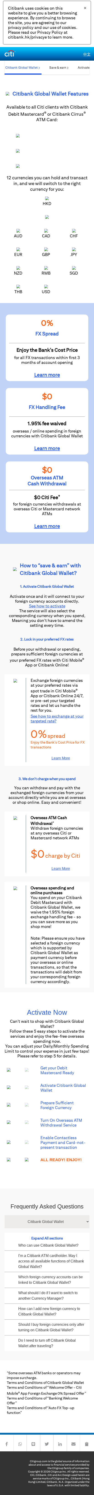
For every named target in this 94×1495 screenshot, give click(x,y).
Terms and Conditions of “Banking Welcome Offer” (42, 1400)
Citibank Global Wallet (21, 67)
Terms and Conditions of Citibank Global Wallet (45, 1382)
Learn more (47, 375)
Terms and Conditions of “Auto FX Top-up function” (40, 1410)
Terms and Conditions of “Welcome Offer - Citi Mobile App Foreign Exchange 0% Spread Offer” (46, 1390)
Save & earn (57, 67)
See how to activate (47, 606)
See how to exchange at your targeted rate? (57, 718)
